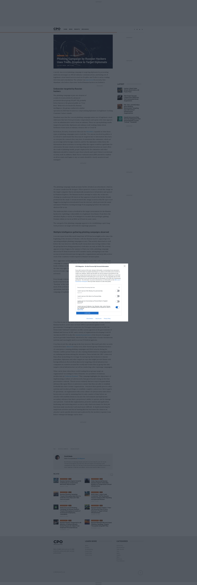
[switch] (118, 291)
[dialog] (98, 292)
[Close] (125, 266)
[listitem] (98, 287)
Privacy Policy (107, 318)
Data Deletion (89, 318)
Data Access (98, 318)
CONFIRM (87, 313)
